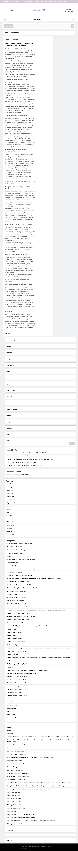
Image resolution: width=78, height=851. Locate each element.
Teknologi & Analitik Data (13, 792)
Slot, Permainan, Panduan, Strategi (15, 770)
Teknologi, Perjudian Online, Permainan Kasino (19, 824)
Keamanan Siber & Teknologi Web (15, 622)
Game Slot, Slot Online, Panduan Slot (16, 591)
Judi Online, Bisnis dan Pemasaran (16, 600)
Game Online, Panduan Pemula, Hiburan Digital (19, 584)
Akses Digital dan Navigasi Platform (16, 547)
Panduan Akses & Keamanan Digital (16, 641)
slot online (9, 352)
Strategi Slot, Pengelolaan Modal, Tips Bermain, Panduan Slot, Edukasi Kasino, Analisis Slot (30, 789)
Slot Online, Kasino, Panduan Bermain (16, 754)
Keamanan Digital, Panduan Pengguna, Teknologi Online (21, 616)
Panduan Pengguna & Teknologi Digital (17, 664)
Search (8, 440)
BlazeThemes (24, 848)
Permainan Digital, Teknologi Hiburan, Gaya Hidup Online (21, 673)
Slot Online (10, 733)
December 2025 (11, 499)
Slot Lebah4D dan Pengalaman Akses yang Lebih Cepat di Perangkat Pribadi (26, 453)
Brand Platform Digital (12, 562)
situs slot (9, 371)
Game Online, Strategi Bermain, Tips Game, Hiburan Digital (22, 588)
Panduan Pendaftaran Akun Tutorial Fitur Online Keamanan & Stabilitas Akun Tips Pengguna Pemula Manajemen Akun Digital (38, 657)
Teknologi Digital (11, 811)
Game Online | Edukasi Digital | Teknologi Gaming (19, 575)
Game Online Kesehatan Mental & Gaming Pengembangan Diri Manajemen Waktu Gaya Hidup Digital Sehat (34, 578)
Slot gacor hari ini (11, 365)
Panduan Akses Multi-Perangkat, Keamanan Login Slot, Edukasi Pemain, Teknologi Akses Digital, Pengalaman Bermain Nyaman (39, 648)
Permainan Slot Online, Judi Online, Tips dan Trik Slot (20, 683)
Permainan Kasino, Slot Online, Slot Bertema (18, 679)
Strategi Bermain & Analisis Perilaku (16, 779)
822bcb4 (8, 48)
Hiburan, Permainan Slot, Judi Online (16, 597)
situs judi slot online (12, 708)
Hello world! (25, 474)
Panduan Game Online (12, 654)
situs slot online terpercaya (14, 721)
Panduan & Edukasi (12, 629)
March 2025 (10, 518)
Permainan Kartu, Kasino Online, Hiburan (17, 676)
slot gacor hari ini (11, 730)
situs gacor (10, 403)
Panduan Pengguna (12, 660)
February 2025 (10, 522)
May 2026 (9, 484)
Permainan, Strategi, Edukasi (14, 692)
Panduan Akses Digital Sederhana (15, 645)
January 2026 (10, 496)
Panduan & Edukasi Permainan (14, 632)
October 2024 (10, 534)
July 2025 (9, 506)
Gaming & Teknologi (12, 594)
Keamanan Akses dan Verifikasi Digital (17, 607)
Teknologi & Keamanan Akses (14, 801)
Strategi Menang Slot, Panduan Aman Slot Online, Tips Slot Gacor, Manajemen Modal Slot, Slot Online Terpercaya (35, 786)
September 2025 (11, 503)
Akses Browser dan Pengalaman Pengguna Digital (19, 543)
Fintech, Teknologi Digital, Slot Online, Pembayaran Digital (21, 569)
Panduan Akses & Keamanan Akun (15, 638)
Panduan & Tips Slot (12, 635)
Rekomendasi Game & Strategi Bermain (17, 695)
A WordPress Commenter (13, 474)
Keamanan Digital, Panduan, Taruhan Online (18, 619)
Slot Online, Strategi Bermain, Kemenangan (18, 767)
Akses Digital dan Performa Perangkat (16, 550)
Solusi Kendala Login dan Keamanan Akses (18, 776)
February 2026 (10, 493)
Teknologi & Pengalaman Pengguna (16, 808)
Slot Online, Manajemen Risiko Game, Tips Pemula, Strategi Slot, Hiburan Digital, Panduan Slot (31, 757)
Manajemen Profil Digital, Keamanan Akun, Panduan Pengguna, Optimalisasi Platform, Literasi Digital (32, 626)
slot (8, 378)
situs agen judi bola (19, 101)
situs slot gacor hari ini (13, 409)
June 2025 (9, 509)
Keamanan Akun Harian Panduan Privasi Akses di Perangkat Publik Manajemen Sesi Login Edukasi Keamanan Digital (36, 610)
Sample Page (37, 19)
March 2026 (10, 490)
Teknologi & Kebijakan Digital (14, 805)
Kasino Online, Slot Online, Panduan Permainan (19, 603)
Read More (7, 333)
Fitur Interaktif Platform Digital (15, 572)
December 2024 (11, 528)
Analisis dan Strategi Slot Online (15, 553)
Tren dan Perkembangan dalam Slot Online (18, 827)
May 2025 (9, 512)
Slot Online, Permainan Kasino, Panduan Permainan (20, 763)
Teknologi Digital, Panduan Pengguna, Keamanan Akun (21, 817)
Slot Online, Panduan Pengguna (15, 760)
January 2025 (10, 525)
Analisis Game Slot (12, 556)
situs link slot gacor (12, 340)
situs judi (9, 698)
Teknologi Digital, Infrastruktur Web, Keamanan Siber (20, 814)
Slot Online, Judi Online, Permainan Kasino (18, 748)
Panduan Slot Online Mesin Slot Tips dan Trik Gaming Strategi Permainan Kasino (27, 670)
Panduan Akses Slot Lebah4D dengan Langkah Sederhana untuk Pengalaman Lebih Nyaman (30, 459)
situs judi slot (10, 702)
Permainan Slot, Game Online (14, 689)
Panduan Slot (10, 667)
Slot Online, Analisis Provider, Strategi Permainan (19, 744)
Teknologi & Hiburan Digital (14, 798)
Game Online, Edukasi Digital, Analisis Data (18, 581)
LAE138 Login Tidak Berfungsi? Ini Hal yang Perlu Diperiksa (52, 1)
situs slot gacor (11, 390)
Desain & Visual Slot (12, 565)
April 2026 (9, 487)
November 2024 (11, 531)
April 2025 (9, 515)
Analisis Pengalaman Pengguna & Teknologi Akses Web (21, 559)
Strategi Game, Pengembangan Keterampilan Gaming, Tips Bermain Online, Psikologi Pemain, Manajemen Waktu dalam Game (39, 782)
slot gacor (9, 346)
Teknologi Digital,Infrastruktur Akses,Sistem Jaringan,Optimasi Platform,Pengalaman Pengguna (31, 820)
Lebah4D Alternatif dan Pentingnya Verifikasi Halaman (21, 456)
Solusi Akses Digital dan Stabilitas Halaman (18, 773)
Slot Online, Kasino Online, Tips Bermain (17, 751)
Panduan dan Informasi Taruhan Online (17, 651)
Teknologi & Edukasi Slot (13, 795)
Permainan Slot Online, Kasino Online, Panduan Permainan (21, 686)
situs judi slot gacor (12, 705)
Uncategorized (10, 830)
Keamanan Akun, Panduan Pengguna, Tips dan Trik (20, 613)
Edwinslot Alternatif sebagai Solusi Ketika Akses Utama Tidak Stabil (24, 465)
